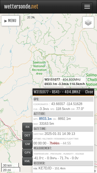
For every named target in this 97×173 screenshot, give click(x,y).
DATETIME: (40, 129)
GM (27, 144)
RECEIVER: (39, 163)
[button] (88, 22)
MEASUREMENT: (43, 148)
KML (27, 161)
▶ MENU (10, 20)
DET (27, 135)
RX (27, 126)
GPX (28, 152)
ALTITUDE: (40, 114)
